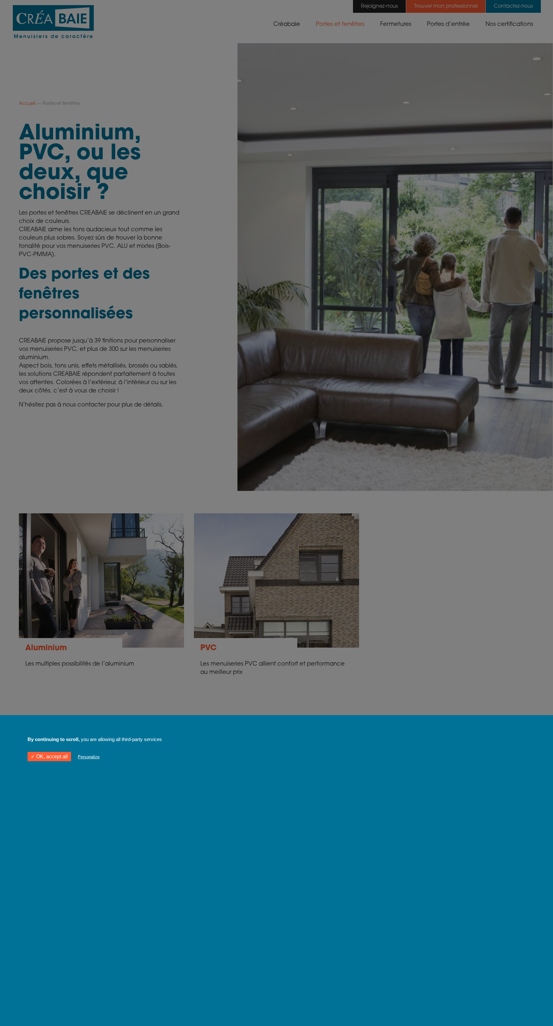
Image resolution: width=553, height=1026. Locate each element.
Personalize (89, 756)
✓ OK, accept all (49, 756)
